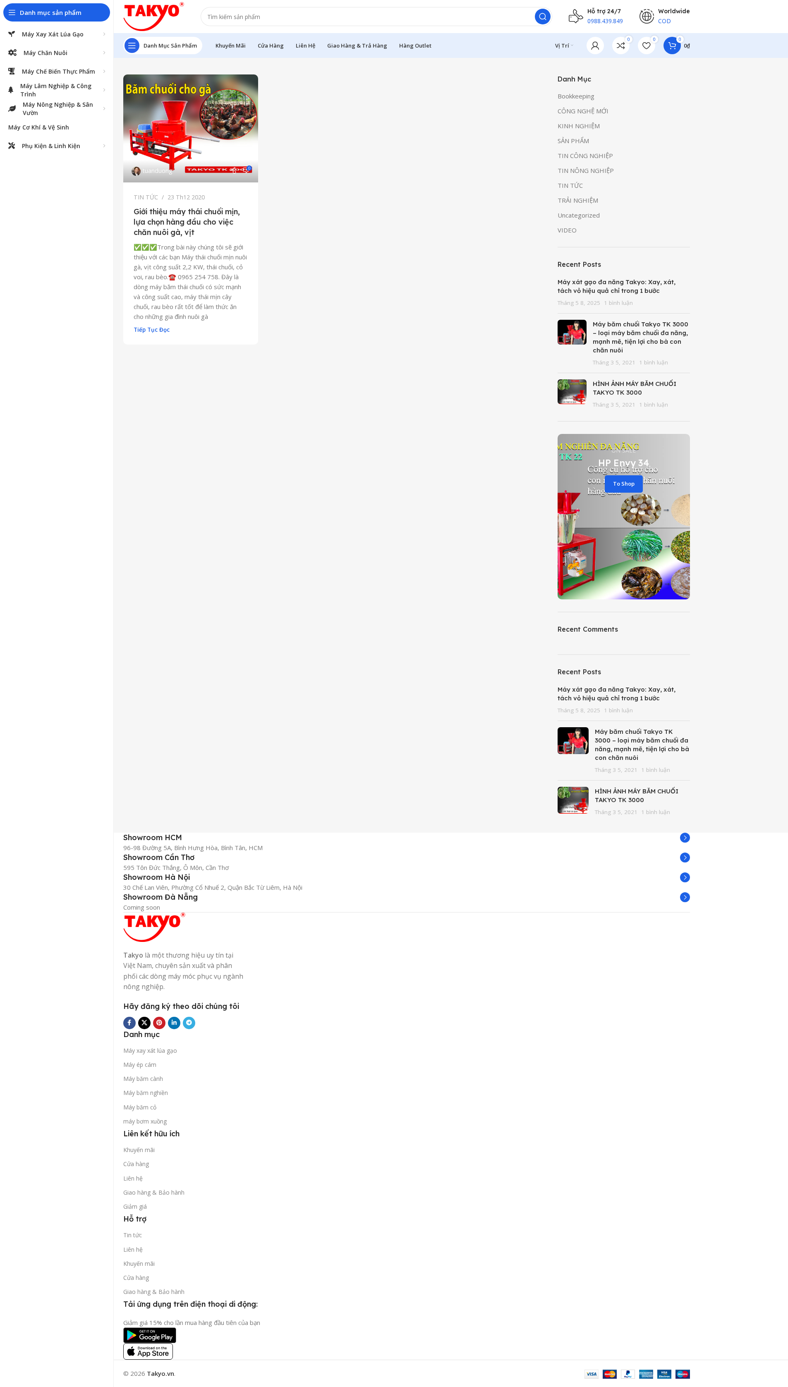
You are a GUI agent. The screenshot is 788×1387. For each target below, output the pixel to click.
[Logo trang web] (153, 16)
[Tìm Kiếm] (543, 16)
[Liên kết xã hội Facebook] (129, 1023)
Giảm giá (135, 1206)
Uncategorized (579, 215)
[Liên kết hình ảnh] (154, 926)
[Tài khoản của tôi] (595, 45)
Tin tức (132, 1235)
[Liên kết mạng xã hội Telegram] (189, 1023)
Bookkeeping (576, 96)
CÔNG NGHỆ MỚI (583, 111)
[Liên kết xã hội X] (144, 1023)
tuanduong (157, 171)
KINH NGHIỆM (579, 126)
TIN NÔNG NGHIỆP (586, 170)
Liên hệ (133, 1178)
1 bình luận (618, 303)
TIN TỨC (146, 197)
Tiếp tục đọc (152, 329)
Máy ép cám (139, 1064)
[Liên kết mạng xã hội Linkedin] (174, 1023)
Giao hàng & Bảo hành (153, 1192)
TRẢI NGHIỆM (578, 200)
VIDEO (567, 230)
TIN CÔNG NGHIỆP (585, 155)
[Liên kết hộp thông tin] (406, 838)
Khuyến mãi (139, 1150)
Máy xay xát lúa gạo (150, 1050)
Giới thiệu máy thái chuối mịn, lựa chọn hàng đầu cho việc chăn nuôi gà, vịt (187, 222)
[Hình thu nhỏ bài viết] (572, 343)
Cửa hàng (136, 1164)
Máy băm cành (143, 1079)
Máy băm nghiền (145, 1093)
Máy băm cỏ (139, 1107)
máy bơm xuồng (145, 1121)
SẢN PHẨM (573, 141)
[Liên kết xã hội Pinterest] (159, 1023)
